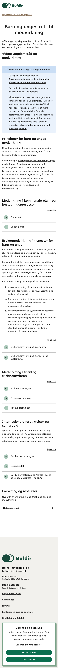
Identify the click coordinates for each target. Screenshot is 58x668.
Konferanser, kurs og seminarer (18, 612)
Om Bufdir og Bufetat (13, 618)
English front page (11, 594)
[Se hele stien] (38, 15)
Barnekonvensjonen (19, 79)
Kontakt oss (8, 600)
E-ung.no (17, 97)
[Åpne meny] (53, 6)
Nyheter (6, 606)
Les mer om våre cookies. (29, 645)
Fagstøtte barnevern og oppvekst (17, 15)
